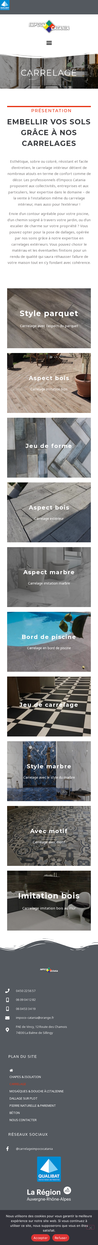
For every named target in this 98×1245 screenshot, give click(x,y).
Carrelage (18, 1084)
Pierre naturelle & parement (33, 1105)
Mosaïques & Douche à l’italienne (37, 1091)
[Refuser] (90, 1227)
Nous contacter (23, 1120)
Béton (15, 1113)
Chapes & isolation (25, 1077)
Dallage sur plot (24, 1098)
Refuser (61, 1238)
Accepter (41, 1238)
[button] (49, 42)
